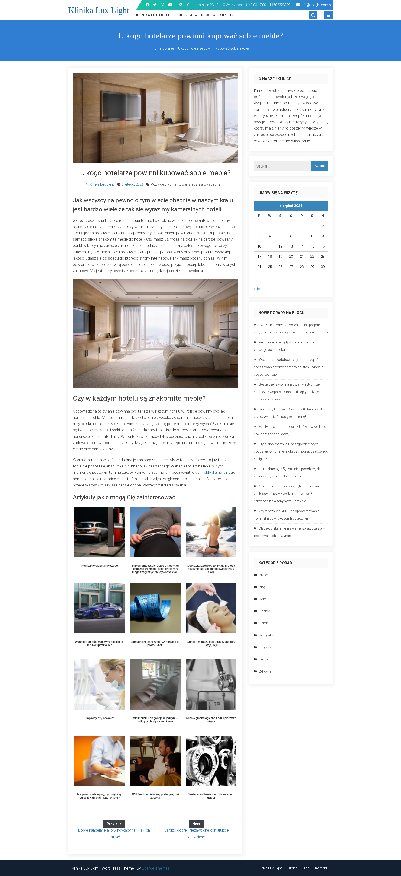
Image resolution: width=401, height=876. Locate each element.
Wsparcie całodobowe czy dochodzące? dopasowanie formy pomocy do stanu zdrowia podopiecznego (288, 367)
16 (323, 246)
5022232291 (282, 5)
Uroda (263, 659)
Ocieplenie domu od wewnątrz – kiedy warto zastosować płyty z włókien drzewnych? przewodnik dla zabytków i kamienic (288, 493)
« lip (257, 289)
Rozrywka (266, 635)
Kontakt (228, 15)
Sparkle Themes (156, 868)
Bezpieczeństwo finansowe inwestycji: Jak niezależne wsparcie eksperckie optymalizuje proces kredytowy (287, 392)
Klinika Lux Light (98, 10)
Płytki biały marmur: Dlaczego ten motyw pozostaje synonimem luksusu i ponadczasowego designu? (291, 451)
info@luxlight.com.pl (316, 5)
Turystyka (266, 647)
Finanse (265, 611)
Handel (264, 623)
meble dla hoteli (213, 472)
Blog (206, 15)
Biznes (264, 575)
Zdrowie (265, 671)
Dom (262, 599)
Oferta (185, 15)
